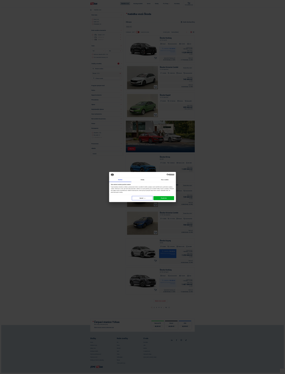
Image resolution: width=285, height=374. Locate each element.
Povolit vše (164, 198)
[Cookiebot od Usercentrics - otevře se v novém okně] (167, 175)
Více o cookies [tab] (165, 179)
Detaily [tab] (142, 179)
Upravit (141, 198)
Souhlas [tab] (120, 179)
